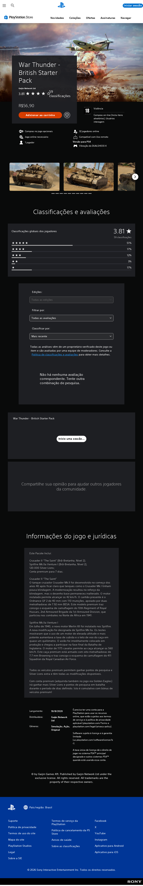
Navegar (126, 18)
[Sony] (134, 884)
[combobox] (71, 300)
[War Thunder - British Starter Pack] (34, 177)
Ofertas (90, 18)
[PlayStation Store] (19, 17)
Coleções (75, 18)
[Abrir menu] (4, 5)
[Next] (135, 177)
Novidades (57, 18)
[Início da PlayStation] (61, 5)
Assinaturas (108, 18)
